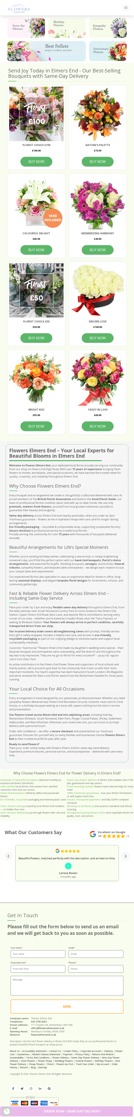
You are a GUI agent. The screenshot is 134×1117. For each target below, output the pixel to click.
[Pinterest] (49, 1088)
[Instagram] (31, 1088)
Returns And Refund (102, 1054)
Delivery (108, 1051)
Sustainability (17, 1057)
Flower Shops (45, 1060)
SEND (67, 1006)
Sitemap (42, 1067)
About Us (15, 1051)
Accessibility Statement (34, 1051)
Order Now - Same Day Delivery (72, 1111)
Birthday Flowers (104, 1060)
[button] (8, 856)
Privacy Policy (82, 1054)
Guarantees (23, 1054)
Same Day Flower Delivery (85, 1057)
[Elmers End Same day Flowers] (26, 28)
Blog (33, 1067)
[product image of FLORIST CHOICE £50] (36, 290)
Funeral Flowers (83, 1060)
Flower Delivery (60, 1057)
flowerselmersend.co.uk (43, 1034)
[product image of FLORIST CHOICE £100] (36, 114)
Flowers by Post (64, 1064)
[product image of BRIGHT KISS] (36, 378)
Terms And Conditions (38, 1057)
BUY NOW (36, 161)
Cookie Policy (71, 1051)
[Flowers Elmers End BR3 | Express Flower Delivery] (19, 7)
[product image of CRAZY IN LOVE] (97, 378)
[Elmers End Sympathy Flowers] (108, 28)
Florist (50, 1064)
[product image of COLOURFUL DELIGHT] (36, 202)
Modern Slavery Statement (46, 1054)
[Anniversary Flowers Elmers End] (108, 51)
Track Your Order (85, 1064)
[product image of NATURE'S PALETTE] (97, 114)
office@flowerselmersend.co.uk (47, 1028)
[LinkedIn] (40, 1088)
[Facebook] (13, 1088)
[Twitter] (22, 1088)
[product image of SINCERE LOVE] (97, 290)
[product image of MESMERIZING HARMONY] (97, 202)
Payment (68, 1054)
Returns (24, 1067)
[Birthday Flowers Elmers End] (67, 28)
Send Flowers (28, 1060)
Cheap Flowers (36, 1064)
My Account (103, 1064)
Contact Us (55, 1051)
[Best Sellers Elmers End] (46, 51)
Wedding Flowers (64, 1060)
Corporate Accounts (91, 1051)
